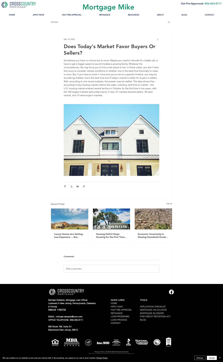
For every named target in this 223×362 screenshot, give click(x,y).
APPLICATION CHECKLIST (153, 306)
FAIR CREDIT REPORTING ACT (155, 316)
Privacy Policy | (100, 352)
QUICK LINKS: (118, 300)
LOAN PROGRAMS (120, 316)
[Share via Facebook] (65, 186)
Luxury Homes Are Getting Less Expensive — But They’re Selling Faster (68, 236)
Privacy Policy (102, 358)
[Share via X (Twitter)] (71, 186)
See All (169, 203)
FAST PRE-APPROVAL (121, 309)
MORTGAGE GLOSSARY (152, 313)
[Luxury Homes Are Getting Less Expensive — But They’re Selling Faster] (69, 219)
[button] (133, 15)
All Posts (54, 22)
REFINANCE (117, 313)
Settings (200, 358)
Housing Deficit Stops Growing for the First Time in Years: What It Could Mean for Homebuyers (110, 236)
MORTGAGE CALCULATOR (153, 309)
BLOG (143, 319)
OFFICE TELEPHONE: (59, 320)
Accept (212, 358)
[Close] (219, 358)
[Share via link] (84, 186)
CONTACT (116, 323)
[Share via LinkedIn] (77, 186)
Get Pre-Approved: (192, 3)
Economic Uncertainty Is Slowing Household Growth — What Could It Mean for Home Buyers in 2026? (152, 236)
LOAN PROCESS (119, 319)
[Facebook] (171, 292)
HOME (114, 303)
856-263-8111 (213, 3)
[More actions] (157, 39)
